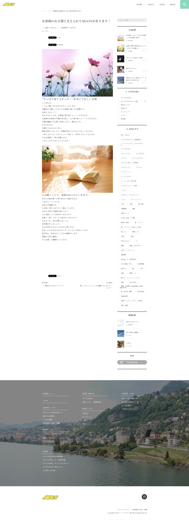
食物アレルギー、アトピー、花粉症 (131, 300)
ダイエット (139, 167)
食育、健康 (124, 305)
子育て (122, 236)
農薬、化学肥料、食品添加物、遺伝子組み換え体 (131, 286)
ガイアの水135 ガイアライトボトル (55, 463)
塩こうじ (123, 231)
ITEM (162, 4)
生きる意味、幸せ (126, 264)
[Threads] (131, 373)
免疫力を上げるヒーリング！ (54, 286)
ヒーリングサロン (126, 176)
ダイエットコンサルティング (52, 445)
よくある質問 (47, 419)
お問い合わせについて (132, 322)
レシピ (122, 199)
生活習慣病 (140, 264)
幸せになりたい (125, 241)
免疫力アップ (124, 213)
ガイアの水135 (126, 98)
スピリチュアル (125, 167)
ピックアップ (125, 112)
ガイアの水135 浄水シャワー (53, 467)
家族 (132, 236)
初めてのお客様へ (49, 416)
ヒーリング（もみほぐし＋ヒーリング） (55, 434)
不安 (122, 204)
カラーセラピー (125, 153)
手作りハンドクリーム (127, 250)
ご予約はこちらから (128, 409)
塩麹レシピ (135, 231)
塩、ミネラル (138, 222)
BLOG (87, 408)
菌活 (122, 282)
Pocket (59, 37)
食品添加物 (124, 296)
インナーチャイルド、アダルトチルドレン (131, 144)
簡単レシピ (132, 273)
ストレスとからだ (137, 158)
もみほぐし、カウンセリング (129, 195)
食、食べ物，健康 (126, 291)
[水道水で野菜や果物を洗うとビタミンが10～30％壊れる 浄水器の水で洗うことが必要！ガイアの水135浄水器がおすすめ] (120, 48)
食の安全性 (140, 291)
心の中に (128, 343)
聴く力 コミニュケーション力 (129, 277)
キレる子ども (139, 153)
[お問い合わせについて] (120, 322)
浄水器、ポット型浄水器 (128, 259)
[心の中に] (120, 344)
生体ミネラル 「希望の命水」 (92, 402)
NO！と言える (125, 135)
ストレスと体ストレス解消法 (129, 162)
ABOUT (151, 4)
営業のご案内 (124, 222)
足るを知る (132, 282)
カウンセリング (48, 441)
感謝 (122, 245)
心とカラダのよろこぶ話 (129, 101)
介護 (130, 204)
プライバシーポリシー (123, 509)
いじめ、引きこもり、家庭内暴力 (130, 139)
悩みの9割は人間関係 (132, 332)
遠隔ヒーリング (48, 438)
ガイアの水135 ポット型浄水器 (54, 460)
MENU (173, 4)
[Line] (125, 373)
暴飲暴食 (123, 254)
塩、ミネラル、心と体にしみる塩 (130, 227)
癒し (133, 268)
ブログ (45, 400)
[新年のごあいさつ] (120, 69)
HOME (139, 4)
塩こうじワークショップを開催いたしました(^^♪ (95, 287)
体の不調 (140, 204)
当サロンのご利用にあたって (53, 412)
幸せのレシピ (125, 105)
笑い (141, 268)
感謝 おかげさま (134, 245)
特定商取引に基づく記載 (51, 423)
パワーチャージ (125, 172)
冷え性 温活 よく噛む (128, 218)
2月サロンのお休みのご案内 (134, 58)
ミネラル (123, 190)
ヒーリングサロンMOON (128, 181)
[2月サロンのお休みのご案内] (120, 58)
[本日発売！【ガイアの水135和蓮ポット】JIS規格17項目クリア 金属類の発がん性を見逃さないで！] (120, 37)
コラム (46, 31)
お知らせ (130, 40)
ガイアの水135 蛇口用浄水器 (53, 456)
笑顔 (122, 273)
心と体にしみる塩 (49, 470)
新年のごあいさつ (131, 68)
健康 (133, 208)
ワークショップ (135, 199)
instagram (132, 362)
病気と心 (123, 268)
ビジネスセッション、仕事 (128, 185)
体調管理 (123, 208)
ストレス (123, 158)
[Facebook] (119, 373)
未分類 (130, 51)
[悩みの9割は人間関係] (120, 333)
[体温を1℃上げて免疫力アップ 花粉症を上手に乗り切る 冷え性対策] (120, 80)
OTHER (128, 393)
